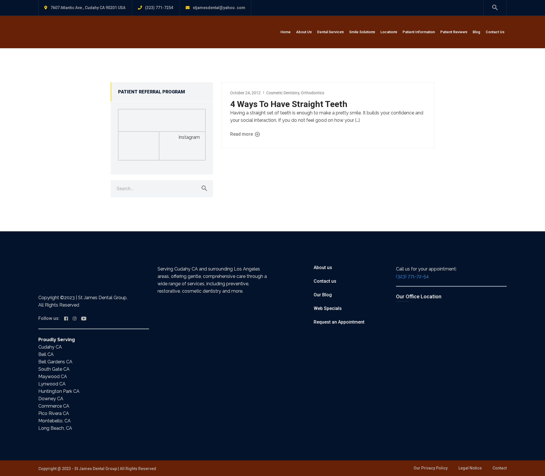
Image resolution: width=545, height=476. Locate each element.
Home (285, 32)
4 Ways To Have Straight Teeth (288, 104)
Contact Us (495, 32)
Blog (476, 32)
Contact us (325, 281)
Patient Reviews (453, 32)
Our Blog (323, 294)
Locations (388, 32)
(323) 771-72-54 (412, 276)
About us (323, 267)
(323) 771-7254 (159, 7)
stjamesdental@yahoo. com (219, 7)
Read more (242, 134)
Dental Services (330, 32)
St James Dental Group (95, 468)
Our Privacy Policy (431, 468)
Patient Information (419, 32)
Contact (499, 468)
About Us (304, 32)
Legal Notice (470, 468)
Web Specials (328, 308)
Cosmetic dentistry (282, 93)
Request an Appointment (339, 322)
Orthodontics (312, 93)
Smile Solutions (362, 32)
